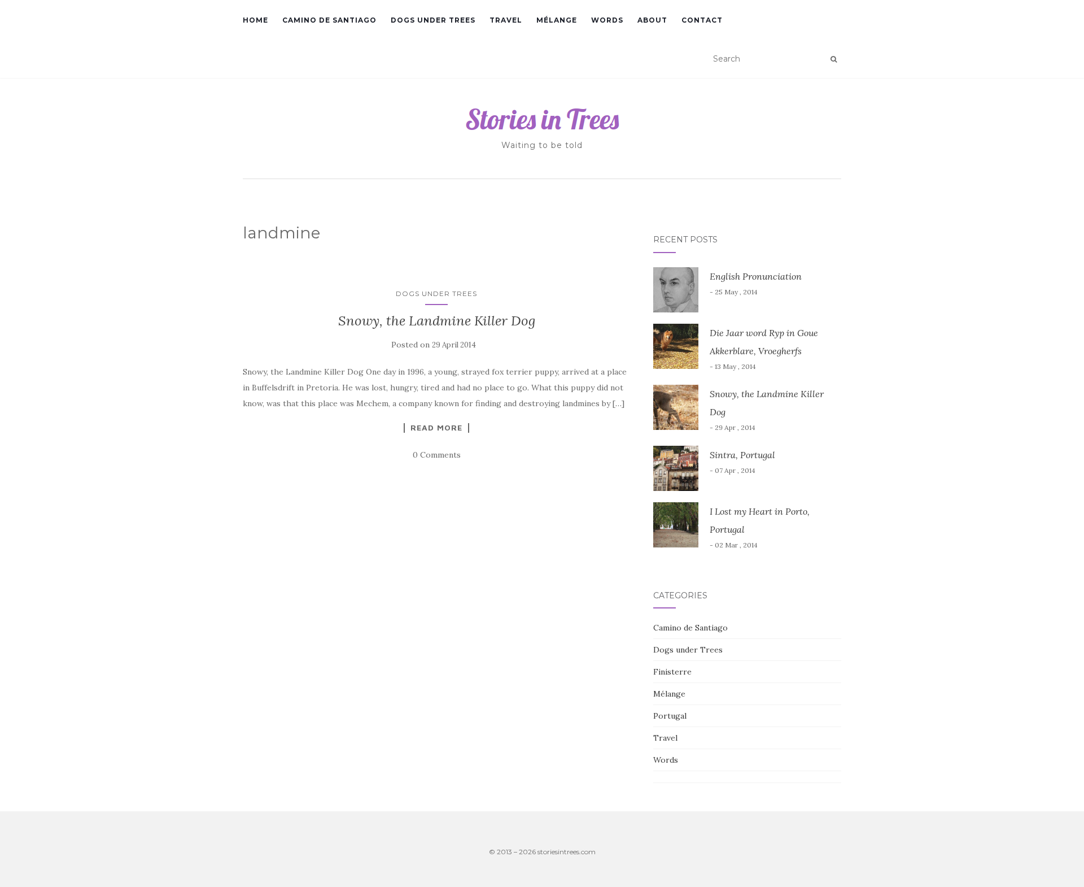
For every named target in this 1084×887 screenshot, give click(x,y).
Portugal (670, 716)
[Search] (833, 59)
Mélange (556, 20)
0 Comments (437, 455)
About (652, 20)
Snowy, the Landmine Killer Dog (436, 320)
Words (607, 20)
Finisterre (672, 672)
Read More (436, 427)
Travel (505, 20)
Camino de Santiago (329, 20)
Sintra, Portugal (742, 454)
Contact (702, 20)
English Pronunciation (756, 276)
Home (255, 20)
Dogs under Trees (433, 20)
